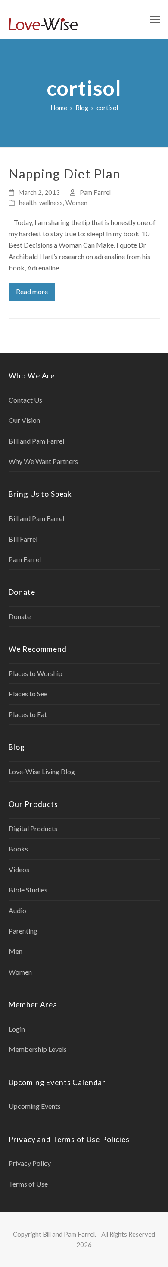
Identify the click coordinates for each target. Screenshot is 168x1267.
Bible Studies (28, 890)
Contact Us (25, 400)
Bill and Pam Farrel (36, 441)
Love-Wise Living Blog (42, 771)
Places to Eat (28, 714)
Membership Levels (38, 1049)
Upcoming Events (35, 1106)
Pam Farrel (95, 192)
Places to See (28, 693)
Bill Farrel (23, 539)
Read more (32, 291)
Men (15, 951)
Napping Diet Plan (65, 173)
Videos (19, 869)
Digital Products (33, 828)
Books (18, 849)
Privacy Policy (30, 1163)
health (28, 202)
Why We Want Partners (43, 461)
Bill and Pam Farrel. (69, 1234)
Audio (17, 910)
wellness (51, 202)
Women (76, 202)
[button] (155, 19)
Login (17, 1029)
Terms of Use (28, 1184)
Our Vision (24, 420)
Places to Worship (35, 673)
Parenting (23, 931)
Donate (20, 616)
